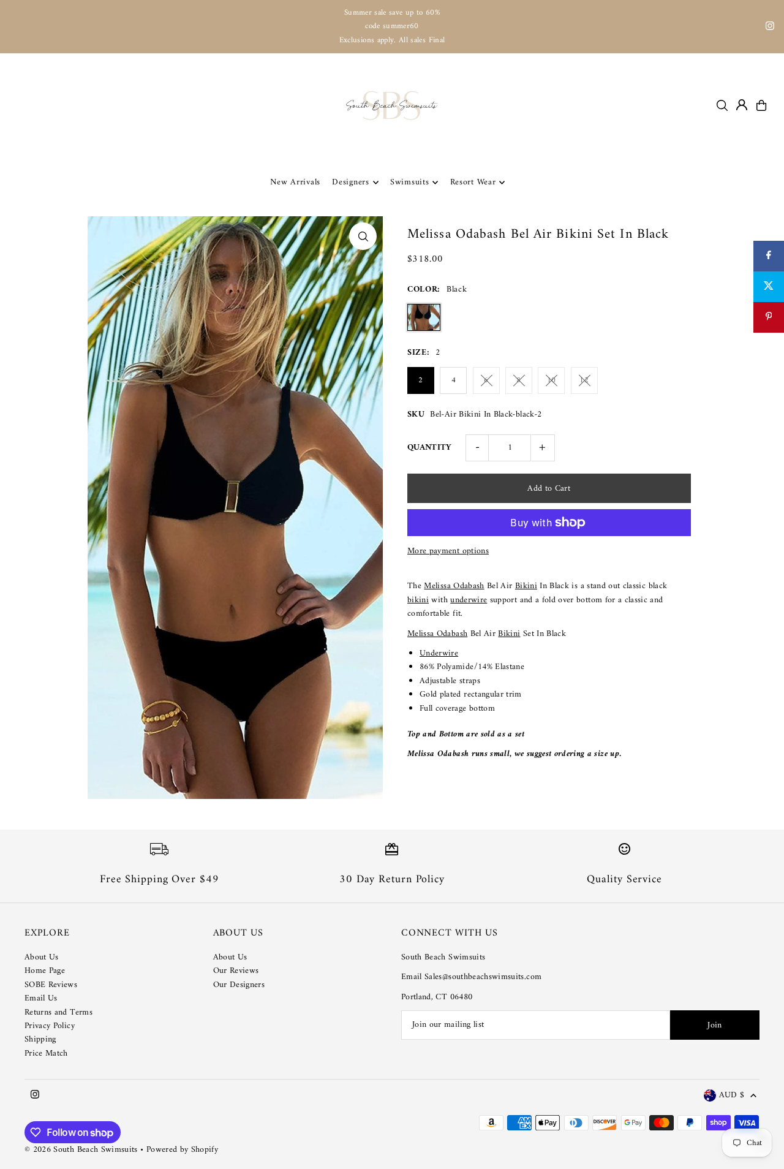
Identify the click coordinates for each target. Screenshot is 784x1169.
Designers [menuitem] (350, 182)
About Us (41, 957)
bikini (418, 600)
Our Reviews (236, 970)
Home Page (44, 970)
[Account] (741, 104)
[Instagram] (770, 28)
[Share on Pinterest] (768, 317)
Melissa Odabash (454, 586)
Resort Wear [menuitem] (473, 182)
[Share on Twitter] (768, 286)
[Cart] (761, 105)
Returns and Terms (58, 1012)
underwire (468, 600)
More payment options (448, 551)
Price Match (46, 1053)
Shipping (40, 1039)
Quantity (429, 447)
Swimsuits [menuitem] (409, 182)
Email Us (41, 998)
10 (551, 380)
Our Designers (239, 985)
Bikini (526, 586)
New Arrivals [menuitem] (295, 182)
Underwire (439, 653)
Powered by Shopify (182, 1149)
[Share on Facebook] (768, 256)
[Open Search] (722, 105)
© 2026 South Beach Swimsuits (81, 1149)
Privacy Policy (49, 1026)
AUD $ (731, 1096)
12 (584, 380)
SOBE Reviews (50, 985)
